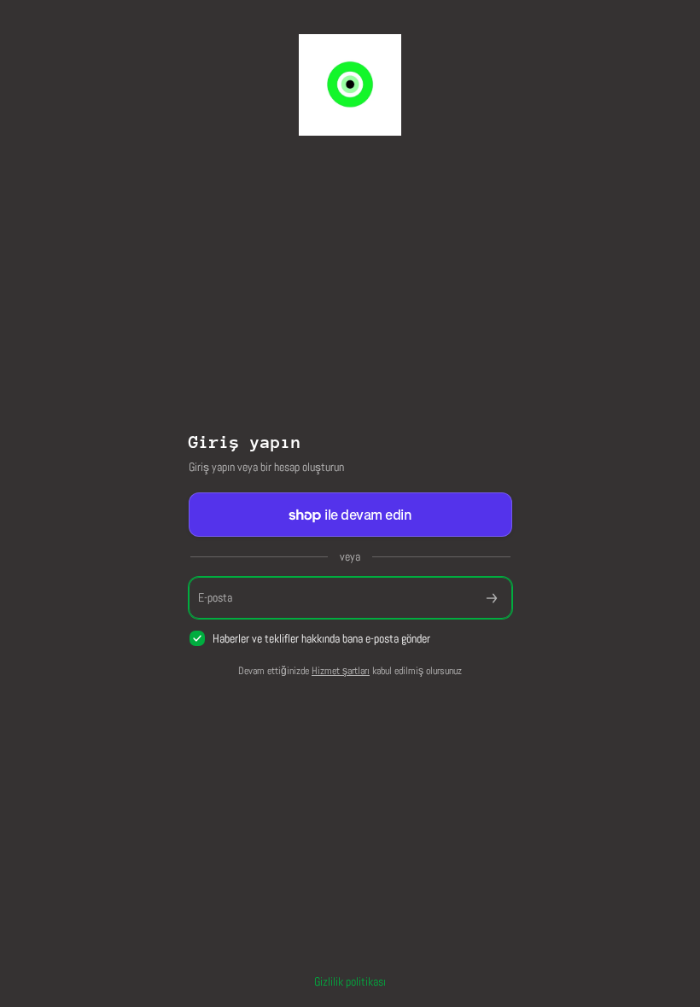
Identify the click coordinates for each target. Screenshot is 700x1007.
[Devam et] (491, 598)
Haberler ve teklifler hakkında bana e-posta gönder (321, 638)
